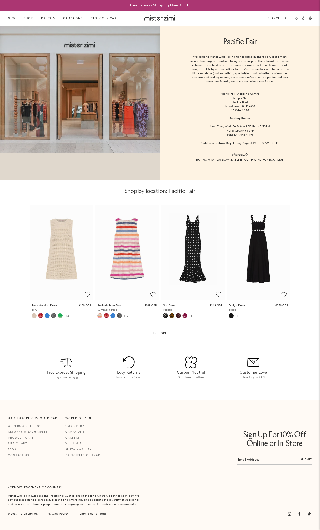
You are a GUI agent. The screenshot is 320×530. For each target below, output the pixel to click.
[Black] (231, 315)
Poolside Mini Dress (45, 308)
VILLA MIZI (74, 443)
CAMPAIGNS (73, 18)
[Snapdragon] (185, 315)
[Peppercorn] (178, 315)
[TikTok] (310, 514)
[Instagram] (290, 514)
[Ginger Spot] (172, 315)
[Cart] (310, 18)
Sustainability (79, 449)
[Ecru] (34, 315)
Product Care (21, 438)
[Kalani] (41, 315)
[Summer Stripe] (100, 315)
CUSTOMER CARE (104, 18)
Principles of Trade (84, 455)
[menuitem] (12, 18)
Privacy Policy (58, 513)
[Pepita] (165, 315)
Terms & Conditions (92, 513)
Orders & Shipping (25, 426)
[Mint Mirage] (60, 315)
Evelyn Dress (237, 308)
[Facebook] (300, 514)
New (12, 18)
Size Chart (18, 443)
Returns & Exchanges (28, 432)
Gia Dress (169, 308)
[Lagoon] (47, 315)
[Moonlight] (53, 315)
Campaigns (75, 432)
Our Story (75, 426)
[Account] (303, 18)
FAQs (12, 449)
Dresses (48, 18)
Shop (28, 18)
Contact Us (19, 455)
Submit (306, 459)
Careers (73, 438)
